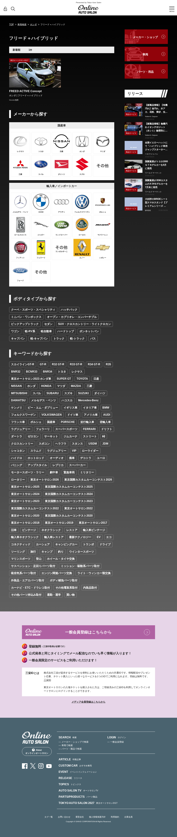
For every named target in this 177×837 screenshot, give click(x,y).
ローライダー (90, 450)
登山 (38, 558)
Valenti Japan (151, 116)
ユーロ (101, 457)
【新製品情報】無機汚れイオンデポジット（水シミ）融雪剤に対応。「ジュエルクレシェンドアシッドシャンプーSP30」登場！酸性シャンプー (156, 127)
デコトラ (85, 457)
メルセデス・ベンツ (43, 400)
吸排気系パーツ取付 (23, 573)
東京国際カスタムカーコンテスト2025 (69, 486)
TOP (11, 24)
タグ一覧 (48, 817)
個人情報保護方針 (97, 817)
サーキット (51, 436)
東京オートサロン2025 (25, 486)
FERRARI (89, 429)
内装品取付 (90, 587)
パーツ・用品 (145, 71)
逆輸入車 (105, 421)
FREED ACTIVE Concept (25, 91)
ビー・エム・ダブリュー (43, 407)
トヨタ (62, 371)
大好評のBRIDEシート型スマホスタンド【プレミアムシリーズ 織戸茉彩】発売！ (156, 203)
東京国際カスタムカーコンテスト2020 (69, 515)
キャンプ (47, 551)
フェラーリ (43, 429)
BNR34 (47, 371)
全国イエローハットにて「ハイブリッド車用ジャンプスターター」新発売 (156, 146)
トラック (58, 338)
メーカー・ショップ (145, 37)
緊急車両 (69, 472)
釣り (61, 551)
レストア (71, 530)
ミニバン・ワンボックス (26, 316)
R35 (108, 364)
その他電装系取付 (66, 587)
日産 (96, 378)
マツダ (61, 385)
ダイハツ (99, 393)
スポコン (44, 443)
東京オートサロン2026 (44, 479)
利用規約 (115, 817)
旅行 (33, 551)
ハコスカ (67, 400)
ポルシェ (35, 421)
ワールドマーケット (153, 173)
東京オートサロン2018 (25, 522)
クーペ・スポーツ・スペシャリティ (33, 309)
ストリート (90, 436)
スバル (37, 393)
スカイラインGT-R (22, 364)
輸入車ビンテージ (94, 530)
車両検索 (21, 24)
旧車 (14, 530)
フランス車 (18, 421)
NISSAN (16, 385)
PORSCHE (68, 421)
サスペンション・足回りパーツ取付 (33, 566)
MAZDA (76, 385)
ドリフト (106, 429)
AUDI (106, 414)
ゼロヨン (33, 436)
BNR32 (15, 371)
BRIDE (148, 210)
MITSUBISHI (19, 393)
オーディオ (57, 457)
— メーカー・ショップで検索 (73, 742)
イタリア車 (90, 407)
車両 (145, 54)
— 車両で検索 (66, 745)
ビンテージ (29, 530)
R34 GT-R (94, 364)
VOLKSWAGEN (51, 414)
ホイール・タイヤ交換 (61, 558)
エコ (109, 537)
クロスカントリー (22, 443)
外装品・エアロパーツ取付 (27, 580)
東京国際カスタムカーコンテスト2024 (69, 494)
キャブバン (18, 338)
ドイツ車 (72, 414)
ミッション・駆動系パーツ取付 (80, 566)
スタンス (77, 443)
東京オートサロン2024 (25, 494)
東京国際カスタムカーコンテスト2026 (88, 479)
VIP (74, 450)
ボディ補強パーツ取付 (63, 580)
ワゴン (15, 331)
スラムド (35, 450)
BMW (105, 407)
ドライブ (105, 544)
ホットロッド (36, 457)
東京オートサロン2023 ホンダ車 (31, 378)
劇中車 (54, 472)
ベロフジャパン (151, 154)
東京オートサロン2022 (78, 508)
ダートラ (16, 436)
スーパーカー (77, 465)
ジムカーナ (70, 436)
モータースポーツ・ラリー (27, 472)
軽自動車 (46, 331)
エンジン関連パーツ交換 (56, 573)
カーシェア (43, 544)
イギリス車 (70, 407)
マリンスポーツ (20, 558)
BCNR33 (31, 371)
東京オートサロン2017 (93, 522)
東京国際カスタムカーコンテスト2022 (35, 508)
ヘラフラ (60, 443)
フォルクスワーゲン (23, 414)
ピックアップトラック (25, 324)
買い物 (70, 594)
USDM (92, 443)
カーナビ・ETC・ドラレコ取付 (30, 587)
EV (99, 537)
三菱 (89, 385)
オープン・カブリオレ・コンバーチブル (72, 316)
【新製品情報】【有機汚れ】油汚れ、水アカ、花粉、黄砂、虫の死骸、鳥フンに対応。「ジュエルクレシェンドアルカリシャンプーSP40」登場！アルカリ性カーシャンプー (156, 109)
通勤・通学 (54, 594)
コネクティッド (20, 544)
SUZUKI (83, 393)
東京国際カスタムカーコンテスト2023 (69, 501)
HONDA (46, 385)
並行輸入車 (87, 421)
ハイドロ (16, 457)
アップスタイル (37, 465)
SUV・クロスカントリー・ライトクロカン (84, 324)
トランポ (88, 544)
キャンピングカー (66, 544)
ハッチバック (69, 309)
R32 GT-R (58, 364)
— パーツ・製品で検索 (70, 749)
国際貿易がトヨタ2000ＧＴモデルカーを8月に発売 (156, 165)
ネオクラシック (51, 530)
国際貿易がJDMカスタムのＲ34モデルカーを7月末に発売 (156, 184)
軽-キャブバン (39, 338)
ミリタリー (87, 472)
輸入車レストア (54, 537)
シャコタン (18, 450)
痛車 (72, 457)
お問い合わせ (64, 817)
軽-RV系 (30, 331)
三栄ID (47, 680)
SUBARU (52, 393)
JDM (105, 443)
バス (93, 338)
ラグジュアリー (20, 429)
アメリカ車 (91, 414)
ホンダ (33, 24)
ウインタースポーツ (81, 551)
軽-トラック (77, 338)
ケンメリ (16, 407)
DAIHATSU (18, 400)
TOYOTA (82, 378)
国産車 (51, 421)
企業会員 (128, 817)
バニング (16, 465)
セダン (48, 324)
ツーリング (18, 551)
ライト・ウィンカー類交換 (94, 573)
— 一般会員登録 (115, 742)
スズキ (68, 393)
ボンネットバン (89, 331)
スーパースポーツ (66, 429)
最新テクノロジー (80, 537)
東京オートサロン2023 (25, 501)
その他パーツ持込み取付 (26, 594)
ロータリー (18, 479)
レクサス (77, 371)
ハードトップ (65, 331)
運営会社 (80, 817)
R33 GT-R (76, 364)
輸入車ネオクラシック (25, 537)
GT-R (43, 364)
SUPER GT (64, 378)
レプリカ (58, 465)
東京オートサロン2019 (59, 522)
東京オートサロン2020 (25, 515)
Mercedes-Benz (88, 400)
